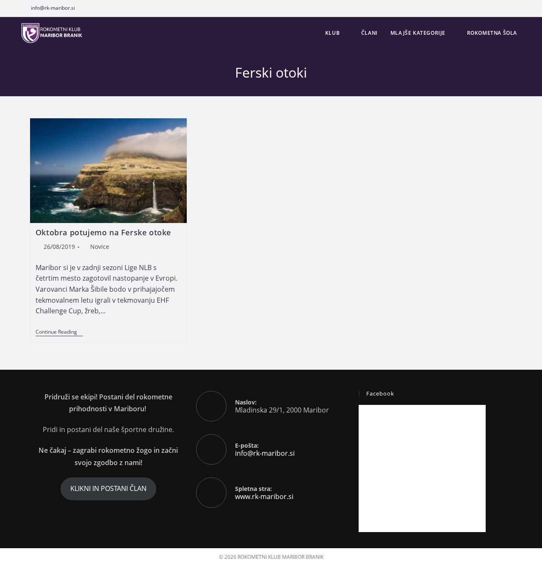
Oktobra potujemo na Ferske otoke (103, 232)
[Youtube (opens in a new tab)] (521, 8)
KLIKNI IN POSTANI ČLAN (108, 488)
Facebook (380, 393)
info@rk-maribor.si (53, 7)
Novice (99, 247)
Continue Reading (59, 332)
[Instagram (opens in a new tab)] (512, 8)
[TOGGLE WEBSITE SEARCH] (531, 33)
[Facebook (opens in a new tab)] (502, 8)
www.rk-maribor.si (264, 496)
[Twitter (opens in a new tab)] (487, 8)
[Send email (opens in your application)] (530, 8)
